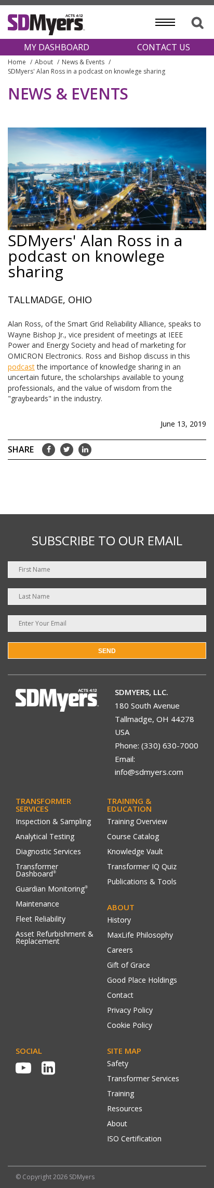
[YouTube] (23, 1067)
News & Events (83, 62)
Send (107, 651)
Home (17, 62)
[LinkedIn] (48, 1067)
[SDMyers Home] (57, 708)
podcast (21, 367)
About (44, 62)
